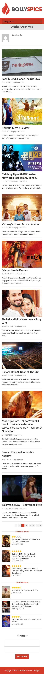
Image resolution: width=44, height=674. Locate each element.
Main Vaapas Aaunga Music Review (25, 590)
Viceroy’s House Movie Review (20, 224)
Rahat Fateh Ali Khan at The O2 (20, 372)
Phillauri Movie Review (15, 128)
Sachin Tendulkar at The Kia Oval (21, 79)
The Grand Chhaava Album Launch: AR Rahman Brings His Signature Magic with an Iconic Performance (26, 604)
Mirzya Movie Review (15, 270)
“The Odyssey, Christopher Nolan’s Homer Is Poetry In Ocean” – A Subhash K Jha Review (27, 571)
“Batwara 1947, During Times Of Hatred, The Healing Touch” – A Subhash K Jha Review (24, 556)
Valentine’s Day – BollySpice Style (22, 505)
